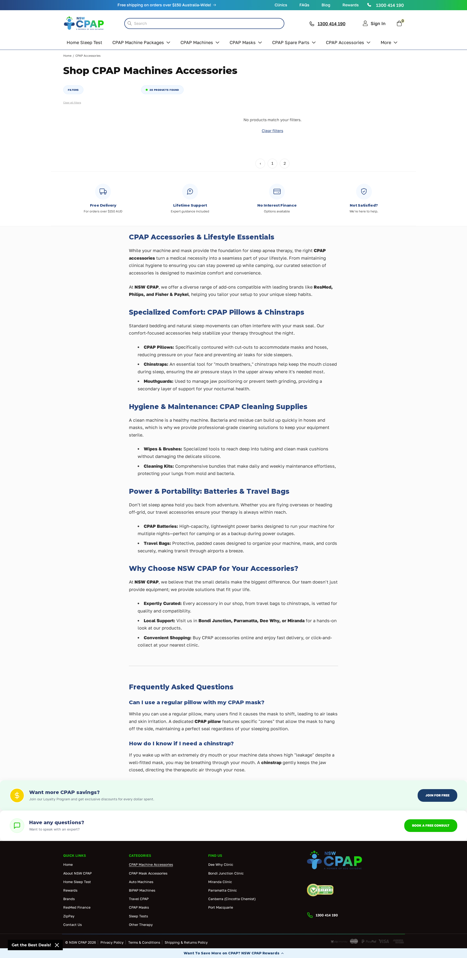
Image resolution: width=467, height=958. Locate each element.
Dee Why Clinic (220, 865)
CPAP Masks (139, 907)
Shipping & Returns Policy (186, 942)
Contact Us (72, 924)
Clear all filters (72, 102)
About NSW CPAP (77, 873)
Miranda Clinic (220, 882)
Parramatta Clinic (222, 890)
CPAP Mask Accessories (148, 873)
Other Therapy (141, 924)
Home (67, 55)
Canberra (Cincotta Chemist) (232, 899)
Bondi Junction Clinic (226, 873)
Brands (69, 899)
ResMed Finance (76, 907)
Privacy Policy (112, 942)
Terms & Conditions (144, 942)
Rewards (350, 4)
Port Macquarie (220, 907)
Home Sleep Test (77, 882)
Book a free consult (430, 825)
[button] (233, 953)
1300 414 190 (390, 5)
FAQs (304, 4)
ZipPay (68, 916)
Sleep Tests (138, 916)
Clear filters (272, 130)
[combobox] (204, 23)
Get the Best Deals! (31, 945)
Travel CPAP (139, 899)
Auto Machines (141, 882)
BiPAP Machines (142, 890)
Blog (326, 4)
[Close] (57, 945)
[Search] (129, 23)
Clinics (281, 4)
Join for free (437, 795)
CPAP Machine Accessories (151, 865)
